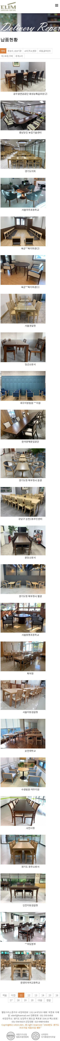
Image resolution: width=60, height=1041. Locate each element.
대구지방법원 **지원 (30, 403)
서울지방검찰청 (30, 712)
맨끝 (48, 1000)
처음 (4, 995)
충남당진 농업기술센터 (30, 132)
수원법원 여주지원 (30, 789)
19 (25, 1000)
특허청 (30, 673)
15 (49, 995)
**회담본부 (30, 944)
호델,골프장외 (45, 50)
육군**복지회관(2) (30, 248)
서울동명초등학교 (30, 634)
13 (35, 995)
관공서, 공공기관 (15, 50)
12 (29, 995)
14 (43, 995)
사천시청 (30, 828)
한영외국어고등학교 (30, 982)
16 (57, 995)
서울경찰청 (30, 325)
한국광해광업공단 (30, 441)
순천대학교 (30, 750)
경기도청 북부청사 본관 (30, 480)
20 (32, 1000)
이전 (13, 995)
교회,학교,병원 (30, 50)
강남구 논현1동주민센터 (30, 518)
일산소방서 (30, 364)
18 (18, 1000)
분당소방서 (30, 557)
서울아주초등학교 (30, 209)
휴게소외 (19, 55)
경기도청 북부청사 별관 (30, 596)
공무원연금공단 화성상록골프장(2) (30, 93)
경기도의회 (30, 171)
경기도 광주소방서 (30, 866)
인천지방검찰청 (30, 905)
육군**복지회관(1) (30, 287)
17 (11, 1000)
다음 (40, 1000)
